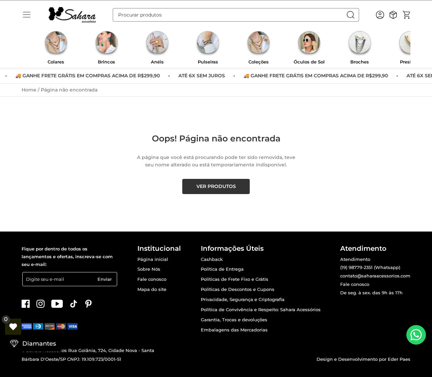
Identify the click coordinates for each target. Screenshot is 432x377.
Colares (56, 61)
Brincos (106, 61)
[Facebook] (26, 304)
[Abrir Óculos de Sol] (309, 43)
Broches (359, 61)
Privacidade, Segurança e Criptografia (243, 299)
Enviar (105, 279)
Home (30, 90)
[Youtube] (57, 304)
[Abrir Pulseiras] (208, 43)
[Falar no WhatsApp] (416, 335)
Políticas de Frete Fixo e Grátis (234, 279)
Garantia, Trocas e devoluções (234, 319)
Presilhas (410, 61)
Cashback (212, 259)
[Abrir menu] (27, 15)
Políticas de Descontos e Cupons (237, 289)
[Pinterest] (88, 304)
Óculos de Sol (309, 61)
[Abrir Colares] (56, 43)
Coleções (258, 61)
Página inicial (152, 259)
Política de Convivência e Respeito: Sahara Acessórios (261, 309)
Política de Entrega (222, 269)
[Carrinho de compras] (406, 15)
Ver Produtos (216, 186)
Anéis (157, 61)
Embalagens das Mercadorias (234, 329)
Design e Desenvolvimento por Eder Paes (363, 359)
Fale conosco (151, 279)
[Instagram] (40, 304)
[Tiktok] (74, 304)
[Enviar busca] (352, 15)
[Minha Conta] (380, 15)
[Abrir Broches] (360, 43)
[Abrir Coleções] (258, 43)
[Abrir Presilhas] (410, 43)
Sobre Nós (148, 269)
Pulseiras (208, 61)
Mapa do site (151, 289)
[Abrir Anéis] (157, 43)
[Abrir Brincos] (106, 43)
